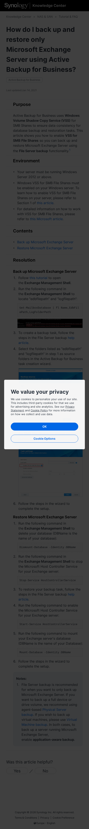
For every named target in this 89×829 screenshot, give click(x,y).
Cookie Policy (39, 410)
